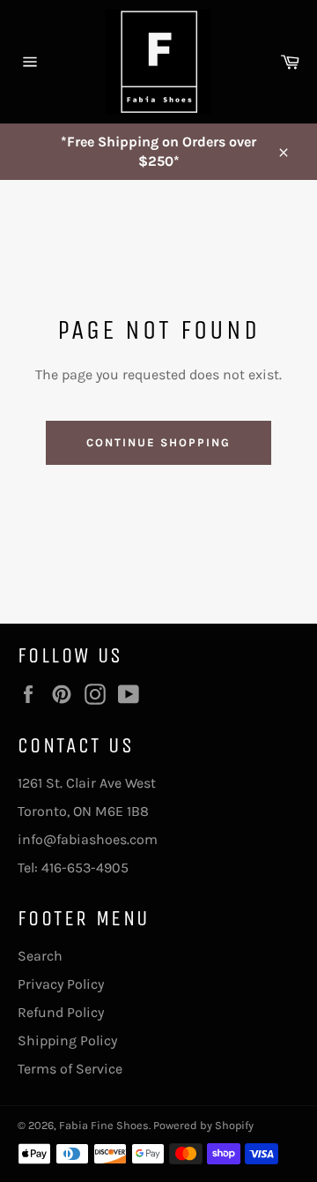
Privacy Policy (61, 984)
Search (40, 955)
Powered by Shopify (203, 1125)
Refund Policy (61, 1012)
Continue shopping (158, 442)
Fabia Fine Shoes (104, 1125)
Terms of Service (70, 1068)
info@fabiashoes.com (88, 839)
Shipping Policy (67, 1040)
